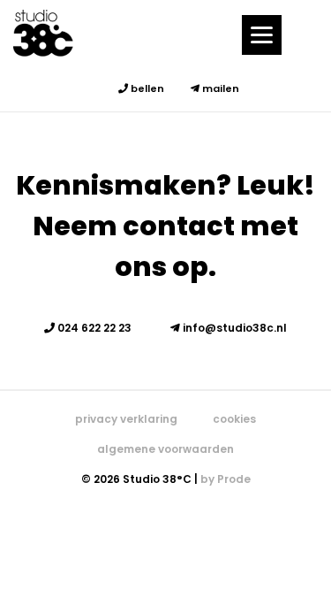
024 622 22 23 (93, 327)
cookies (234, 418)
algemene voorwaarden (165, 448)
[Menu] (262, 35)
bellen (146, 88)
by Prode (225, 479)
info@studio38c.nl (233, 327)
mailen (219, 88)
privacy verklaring (126, 418)
